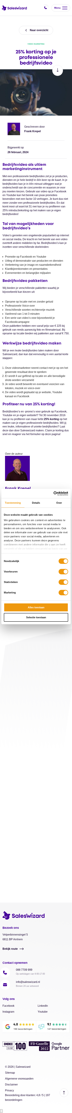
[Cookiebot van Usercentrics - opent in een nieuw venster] (53, 493)
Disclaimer (11, 1084)
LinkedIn (43, 1005)
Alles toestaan (36, 607)
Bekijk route (10, 948)
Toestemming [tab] (13, 502)
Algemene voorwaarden (19, 1078)
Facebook (8, 1005)
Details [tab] (36, 502)
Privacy (9, 1090)
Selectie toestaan (36, 617)
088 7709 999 (24, 969)
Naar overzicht (39, 30)
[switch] (63, 571)
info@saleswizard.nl (28, 981)
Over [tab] (59, 502)
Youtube (43, 1011)
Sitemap (10, 1072)
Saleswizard (23, 1066)
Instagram (8, 1011)
